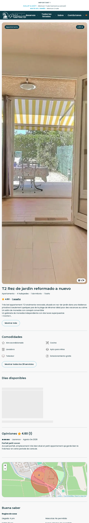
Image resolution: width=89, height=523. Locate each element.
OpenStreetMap (69, 496)
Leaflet (59, 496)
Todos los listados (46, 15)
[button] (5, 465)
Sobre (61, 15)
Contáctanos (74, 15)
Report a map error (80, 496)
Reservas (30, 15)
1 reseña (16, 299)
